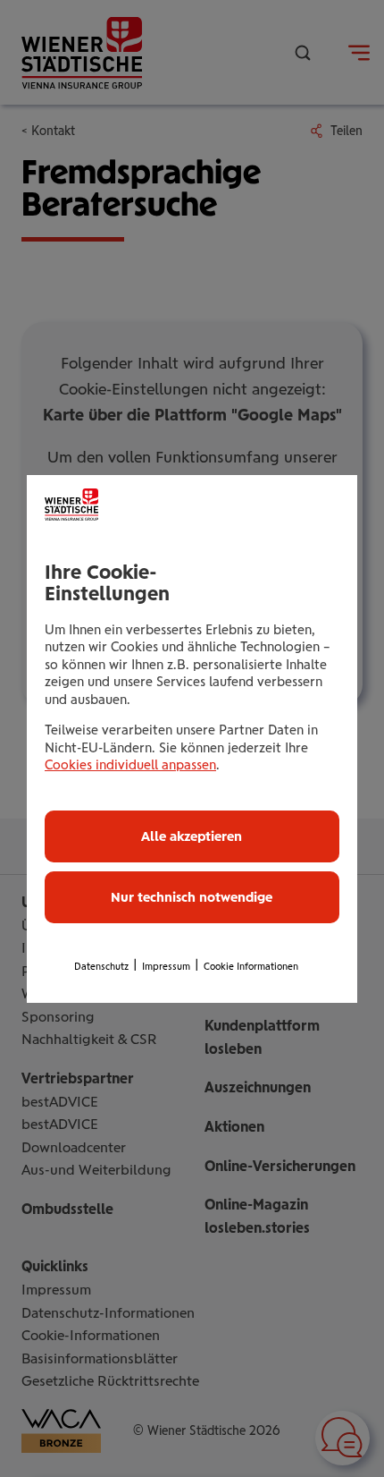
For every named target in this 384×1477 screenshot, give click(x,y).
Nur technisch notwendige (191, 897)
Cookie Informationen (251, 966)
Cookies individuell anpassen (130, 765)
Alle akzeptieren (191, 836)
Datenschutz (101, 966)
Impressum (166, 966)
